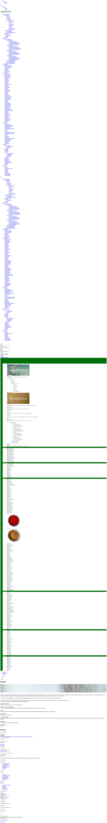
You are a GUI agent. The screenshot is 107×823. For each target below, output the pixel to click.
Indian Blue (7, 86)
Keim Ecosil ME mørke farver (14, 49)
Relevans (3, 735)
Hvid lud (6, 151)
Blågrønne (11, 25)
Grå (10, 23)
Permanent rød (9, 513)
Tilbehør (4, 165)
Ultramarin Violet (8, 118)
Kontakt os (5, 779)
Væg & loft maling (6, 14)
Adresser (4, 788)
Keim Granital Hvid (12, 51)
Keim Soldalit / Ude (10, 453)
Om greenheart (5, 776)
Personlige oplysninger (7, 785)
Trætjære (6, 149)
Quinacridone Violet (8, 109)
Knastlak (6, 163)
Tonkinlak (6, 150)
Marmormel (7, 137)
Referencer (5, 767)
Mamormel (9, 626)
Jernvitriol (6, 134)
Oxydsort (6, 101)
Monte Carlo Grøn (8, 96)
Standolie (8, 156)
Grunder (8, 19)
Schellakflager (9, 595)
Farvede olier (7, 145)
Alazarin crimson (8, 74)
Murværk (4, 38)
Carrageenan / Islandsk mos (10, 128)
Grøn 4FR (7, 83)
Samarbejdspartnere (6, 766)
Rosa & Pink (11, 28)
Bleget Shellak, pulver (9, 126)
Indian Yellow (7, 87)
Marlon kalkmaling (10, 448)
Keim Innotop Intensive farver (14, 43)
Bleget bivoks (9, 594)
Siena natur (7, 114)
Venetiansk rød (7, 120)
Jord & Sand (11, 22)
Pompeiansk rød (8, 103)
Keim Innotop (9, 31)
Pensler (6, 166)
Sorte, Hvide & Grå (10, 463)
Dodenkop (7, 79)
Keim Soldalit (9, 55)
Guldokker (7, 80)
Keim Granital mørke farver (14, 54)
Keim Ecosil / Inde (10, 455)
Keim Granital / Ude (10, 459)
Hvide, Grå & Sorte (8, 66)
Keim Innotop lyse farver (13, 42)
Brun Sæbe (8, 648)
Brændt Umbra (9, 509)
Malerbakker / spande (8, 168)
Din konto (2, 781)
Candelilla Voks (9, 615)
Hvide (10, 21)
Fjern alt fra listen (19, 817)
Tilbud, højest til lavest (4, 736)
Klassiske (8, 467)
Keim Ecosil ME (10, 45)
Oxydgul (6, 100)
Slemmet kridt (7, 143)
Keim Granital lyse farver (13, 52)
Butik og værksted (6, 778)
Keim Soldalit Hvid (12, 56)
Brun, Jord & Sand (8, 67)
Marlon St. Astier (8, 33)
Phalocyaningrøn (9, 559)
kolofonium (7, 136)
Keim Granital (9, 50)
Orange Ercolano (8, 99)
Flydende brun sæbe (8, 162)
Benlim (8, 613)
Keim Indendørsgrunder (11, 32)
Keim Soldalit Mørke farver (14, 59)
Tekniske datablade (6, 763)
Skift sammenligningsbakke (11, 817)
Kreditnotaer (5, 787)
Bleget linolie (9, 154)
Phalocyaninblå (9, 589)
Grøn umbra (7, 81)
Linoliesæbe (7, 159)
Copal (6, 130)
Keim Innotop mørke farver (14, 44)
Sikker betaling (5, 777)
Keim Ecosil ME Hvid (13, 46)
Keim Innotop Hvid (12, 41)
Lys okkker (8, 582)
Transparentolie (10, 146)
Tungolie (6, 158)
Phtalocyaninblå (8, 104)
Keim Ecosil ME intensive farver (15, 48)
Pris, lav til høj (24, 736)
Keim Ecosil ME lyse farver (14, 47)
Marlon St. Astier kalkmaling (10, 63)
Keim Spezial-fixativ (10, 460)
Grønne (10, 26)
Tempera (6, 37)
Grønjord (6, 82)
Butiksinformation (3, 797)
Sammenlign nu (3, 817)
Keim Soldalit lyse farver (13, 57)
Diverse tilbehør (8, 175)
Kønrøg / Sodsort (10, 507)
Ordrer (4, 786)
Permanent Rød (7, 107)
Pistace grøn (9, 557)
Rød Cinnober (9, 580)
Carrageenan (9, 599)
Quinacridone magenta (9, 110)
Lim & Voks (5, 122)
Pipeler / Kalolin (8, 140)
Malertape (6, 169)
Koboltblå (6, 92)
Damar (6, 131)
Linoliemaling (5, 64)
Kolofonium (9, 597)
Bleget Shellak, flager (8, 125)
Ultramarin (7, 117)
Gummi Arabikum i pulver (9, 133)
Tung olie (8, 639)
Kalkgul (6, 89)
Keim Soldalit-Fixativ (11, 61)
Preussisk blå (7, 106)
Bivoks (6, 123)
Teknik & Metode (6, 764)
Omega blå (7, 102)
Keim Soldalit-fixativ (10, 450)
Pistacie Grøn (7, 108)
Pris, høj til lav (29, 736)
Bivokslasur (9, 35)
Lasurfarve (7, 34)
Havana (6, 85)
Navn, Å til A (19, 736)
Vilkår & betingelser (6, 775)
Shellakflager (7, 141)
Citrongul (6, 78)
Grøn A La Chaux (8, 84)
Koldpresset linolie (10, 153)
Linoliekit (6, 148)
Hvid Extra (9, 16)
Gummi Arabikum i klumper (10, 132)
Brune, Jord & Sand (10, 465)
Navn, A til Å (14, 736)
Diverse (8, 669)
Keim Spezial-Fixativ (11, 62)
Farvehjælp (5, 765)
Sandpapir (6, 171)
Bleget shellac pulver (10, 610)
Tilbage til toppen (3, 751)
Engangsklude (7, 174)
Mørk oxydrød (7, 98)
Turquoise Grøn (7, 115)
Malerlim (8, 617)
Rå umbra (6, 111)
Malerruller (8, 660)
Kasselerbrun (7, 91)
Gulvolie (8, 147)
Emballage (9, 658)
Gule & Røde (7, 71)
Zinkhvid (6, 121)
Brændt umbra (7, 77)
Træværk (4, 144)
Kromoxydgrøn (7, 90)
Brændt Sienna (9, 482)
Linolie (6, 152)
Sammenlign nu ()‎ (4, 741)
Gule (10, 27)
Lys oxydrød (7, 95)
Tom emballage (7, 173)
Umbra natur (7, 119)
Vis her (2, 749)
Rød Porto (7, 112)
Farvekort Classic (12, 29)
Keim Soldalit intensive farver (14, 58)
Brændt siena (7, 75)
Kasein (6, 135)
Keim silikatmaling (8, 30)
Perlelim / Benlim (8, 139)
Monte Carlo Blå (8, 97)
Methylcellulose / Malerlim (9, 138)
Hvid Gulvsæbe (7, 161)
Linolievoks (7, 157)
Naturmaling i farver (10, 20)
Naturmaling (7, 15)
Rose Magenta (7, 113)
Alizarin (8, 553)
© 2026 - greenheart (4, 820)
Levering (4, 774)
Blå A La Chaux (8, 76)
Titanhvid (6, 116)
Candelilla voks (7, 129)
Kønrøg (6, 93)
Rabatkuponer (5, 789)
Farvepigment (5, 73)
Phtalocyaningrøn (8, 105)
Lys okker (6, 94)
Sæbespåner (7, 160)
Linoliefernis (9, 155)
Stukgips (6, 142)
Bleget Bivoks (7, 124)
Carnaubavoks (7, 127)
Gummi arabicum (10, 606)
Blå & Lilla (11, 24)
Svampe (6, 172)
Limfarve (6, 36)
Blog (1, 5)
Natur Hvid (9, 18)
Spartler (6, 170)
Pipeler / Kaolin (9, 624)
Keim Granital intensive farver (14, 53)
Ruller (6, 167)
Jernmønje (7, 88)
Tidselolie (6, 164)
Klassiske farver (8, 65)
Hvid (8, 17)
